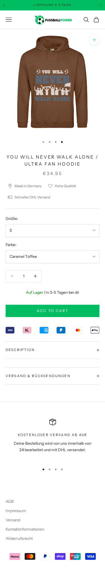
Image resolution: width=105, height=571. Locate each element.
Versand (13, 519)
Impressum (16, 510)
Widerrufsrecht (19, 538)
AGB (10, 501)
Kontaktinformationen (25, 529)
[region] (52, 439)
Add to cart (53, 310)
